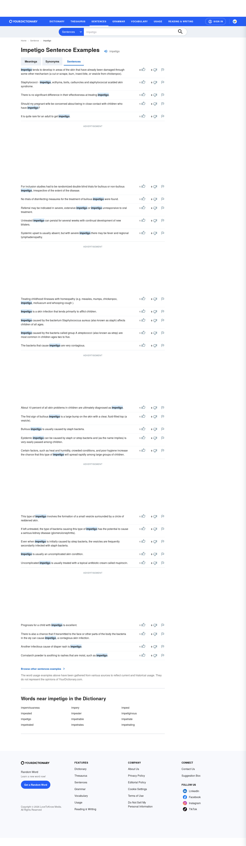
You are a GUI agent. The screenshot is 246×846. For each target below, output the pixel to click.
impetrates (77, 725)
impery (75, 707)
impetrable (77, 719)
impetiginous (129, 713)
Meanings (31, 61)
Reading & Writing (85, 809)
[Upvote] (143, 70)
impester (76, 713)
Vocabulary (81, 796)
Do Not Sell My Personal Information (140, 804)
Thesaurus (80, 775)
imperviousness (30, 707)
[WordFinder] (235, 21)
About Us (133, 769)
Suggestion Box (191, 775)
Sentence (34, 40)
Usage (78, 802)
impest (125, 707)
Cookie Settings (137, 789)
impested (26, 713)
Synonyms (52, 61)
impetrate (127, 719)
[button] (215, 21)
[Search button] (182, 32)
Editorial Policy (137, 782)
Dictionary (80, 769)
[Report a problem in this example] (163, 70)
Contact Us (188, 769)
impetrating (128, 725)
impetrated (27, 725)
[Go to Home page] (23, 21)
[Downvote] (155, 70)
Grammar (80, 789)
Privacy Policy (136, 775)
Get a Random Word (35, 784)
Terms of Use (136, 796)
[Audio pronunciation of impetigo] (106, 51)
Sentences (68, 32)
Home (23, 40)
